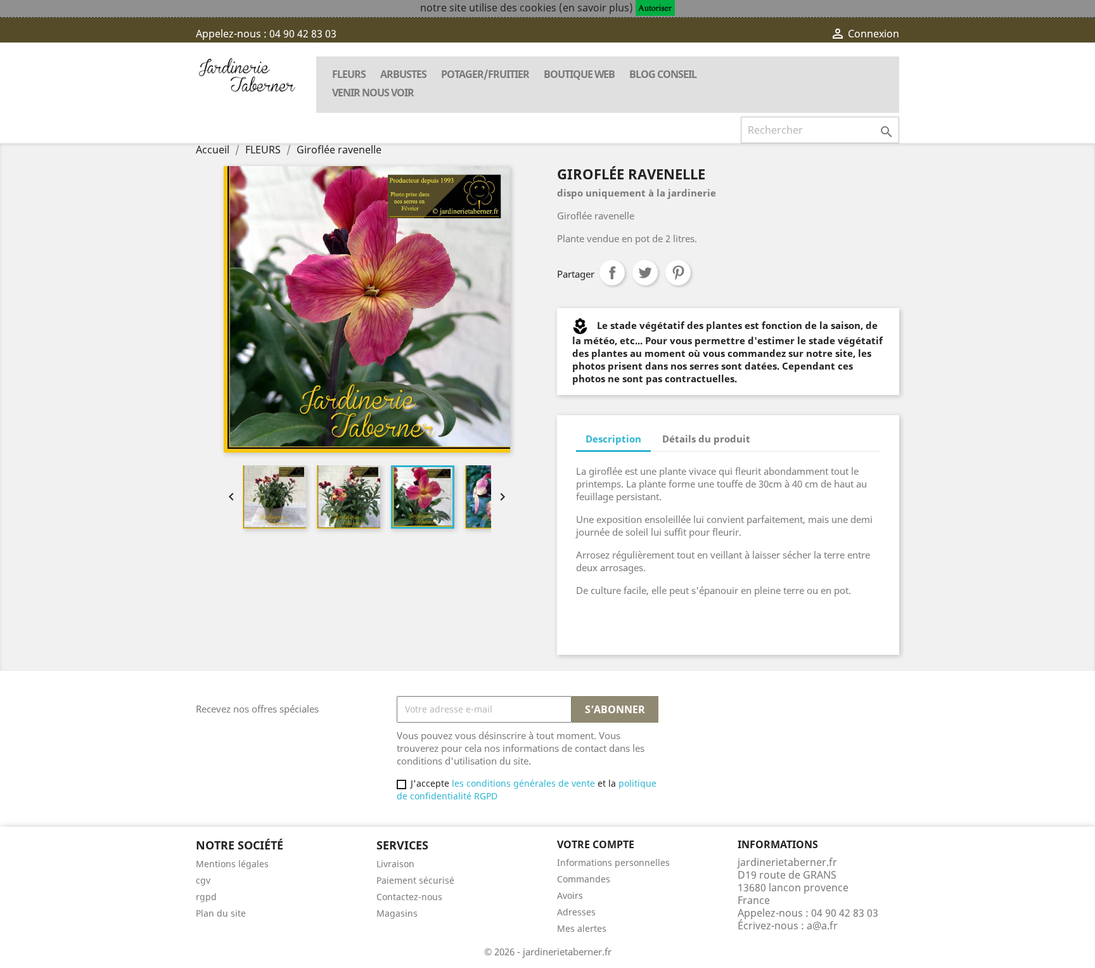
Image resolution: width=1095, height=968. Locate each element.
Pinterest (678, 272)
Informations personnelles (613, 862)
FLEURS (349, 74)
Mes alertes (581, 928)
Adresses (576, 912)
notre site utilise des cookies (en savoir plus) (526, 8)
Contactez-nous (409, 897)
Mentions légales (232, 864)
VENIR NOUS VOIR (373, 93)
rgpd (206, 897)
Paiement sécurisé (415, 880)
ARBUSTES (403, 74)
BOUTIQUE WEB (579, 74)
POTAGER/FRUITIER (485, 74)
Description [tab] (613, 438)
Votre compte (595, 844)
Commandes (583, 879)
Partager (612, 272)
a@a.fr (822, 926)
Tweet (645, 272)
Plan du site (221, 913)
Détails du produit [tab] (706, 438)
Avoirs (570, 895)
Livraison (395, 864)
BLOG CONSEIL (662, 74)
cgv (203, 880)
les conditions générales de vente (522, 783)
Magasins (397, 913)
